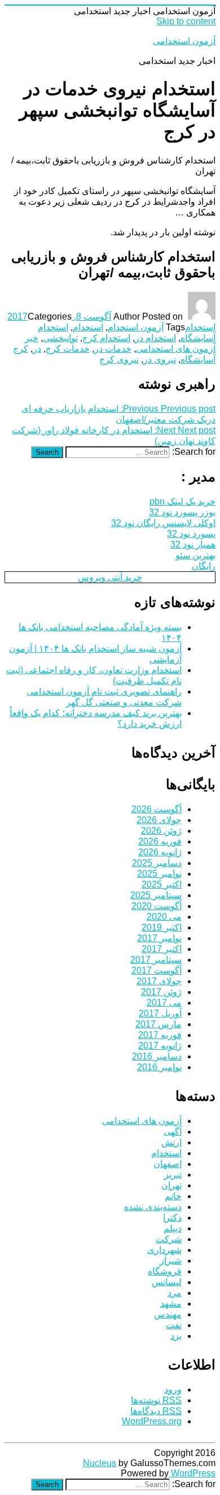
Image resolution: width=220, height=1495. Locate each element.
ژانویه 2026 (160, 852)
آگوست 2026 (156, 809)
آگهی (173, 1131)
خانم (173, 1196)
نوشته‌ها (156, 1400)
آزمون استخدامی (184, 41)
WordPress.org (152, 1421)
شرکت (169, 1239)
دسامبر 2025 (157, 863)
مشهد (171, 1303)
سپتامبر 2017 (156, 959)
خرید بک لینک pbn (182, 501)
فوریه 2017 (160, 1035)
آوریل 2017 (160, 1013)
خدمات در (112, 349)
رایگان (203, 566)
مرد (175, 1293)
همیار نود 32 (192, 544)
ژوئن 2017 (161, 992)
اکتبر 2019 (162, 927)
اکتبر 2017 (162, 949)
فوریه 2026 (160, 841)
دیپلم (173, 1228)
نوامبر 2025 (159, 873)
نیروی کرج (119, 359)
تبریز (173, 1174)
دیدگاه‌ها (156, 1411)
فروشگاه (165, 1271)
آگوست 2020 (156, 906)
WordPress (192, 1473)
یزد (176, 1336)
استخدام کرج (106, 338)
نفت (174, 1325)
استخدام (200, 327)
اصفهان (167, 1164)
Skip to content (185, 21)
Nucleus (99, 1463)
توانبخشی (60, 338)
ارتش (171, 1142)
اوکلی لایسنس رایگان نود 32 (163, 523)
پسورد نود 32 (191, 533)
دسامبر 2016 (157, 1056)
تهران (171, 1185)
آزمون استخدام (136, 327)
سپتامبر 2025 (156, 895)
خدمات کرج (68, 349)
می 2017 (164, 1002)
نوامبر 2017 (159, 938)
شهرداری (164, 1250)
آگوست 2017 (156, 970)
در (37, 349)
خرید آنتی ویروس (110, 577)
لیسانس (167, 1282)
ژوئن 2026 (161, 830)
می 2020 (164, 916)
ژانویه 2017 (160, 1045)
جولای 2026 (159, 820)
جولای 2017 (159, 981)
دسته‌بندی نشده (153, 1207)
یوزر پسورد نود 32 (182, 512)
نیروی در (159, 359)
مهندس (168, 1314)
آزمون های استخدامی (142, 1121)
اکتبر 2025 (162, 884)
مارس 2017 (158, 1024)
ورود (173, 1389)
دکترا (172, 1217)
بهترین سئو (195, 555)
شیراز (171, 1260)
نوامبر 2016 (159, 1067)
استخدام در (155, 338)
